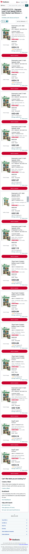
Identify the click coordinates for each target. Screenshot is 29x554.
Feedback (27, 199)
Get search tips (6, 505)
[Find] (26, 5)
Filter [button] (5, 21)
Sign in (22, 2)
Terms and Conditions (23, 544)
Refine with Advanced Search (11, 17)
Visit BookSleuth (6, 499)
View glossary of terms (8, 507)
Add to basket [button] (14, 55)
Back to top (14, 516)
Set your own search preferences (11, 510)
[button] (23, 52)
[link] (26, 17)
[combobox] (16, 5)
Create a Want (6, 488)
